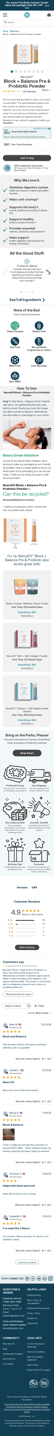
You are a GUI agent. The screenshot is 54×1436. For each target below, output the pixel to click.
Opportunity (32, 1323)
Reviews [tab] (22, 887)
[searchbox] (14, 1005)
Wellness (14, 31)
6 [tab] (33, 71)
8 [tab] (42, 71)
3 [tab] (20, 71)
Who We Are (9, 1344)
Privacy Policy (33, 1313)
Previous (6, 272)
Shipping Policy (34, 1295)
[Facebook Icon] (33, 1278)
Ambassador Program (13, 1354)
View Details (26, 616)
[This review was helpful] (43, 1058)
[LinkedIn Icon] (44, 1278)
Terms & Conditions (36, 1352)
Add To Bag (27, 158)
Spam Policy (33, 1365)
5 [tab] (29, 71)
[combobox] (39, 1013)
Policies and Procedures (38, 1308)
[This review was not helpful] (48, 1058)
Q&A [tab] (34, 887)
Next (48, 272)
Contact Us (32, 1318)
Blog (5, 1349)
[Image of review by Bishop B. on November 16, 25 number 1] (9, 1134)
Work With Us (9, 1359)
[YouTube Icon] (27, 1278)
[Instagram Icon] (50, 1278)
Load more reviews (27, 1262)
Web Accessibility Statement (35, 1358)
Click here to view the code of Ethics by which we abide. (27, 1404)
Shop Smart (27, 753)
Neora (27, 15)
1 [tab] (12, 71)
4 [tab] (24, 71)
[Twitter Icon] (39, 1278)
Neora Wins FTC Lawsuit (38, 1370)
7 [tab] (37, 71)
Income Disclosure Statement (35, 1345)
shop (5, 31)
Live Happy (8, 1364)
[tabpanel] (27, 54)
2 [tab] (16, 71)
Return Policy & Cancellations (34, 1301)
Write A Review (27, 947)
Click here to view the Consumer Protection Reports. (27, 1407)
